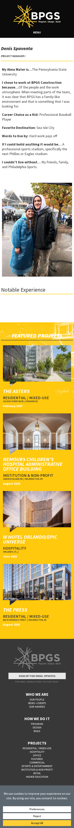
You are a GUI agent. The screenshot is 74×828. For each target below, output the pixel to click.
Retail (37, 773)
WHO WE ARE (37, 694)
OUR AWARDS (37, 706)
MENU (37, 32)
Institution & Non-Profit (37, 769)
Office (37, 755)
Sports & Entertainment (37, 766)
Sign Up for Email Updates (37, 676)
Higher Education (37, 777)
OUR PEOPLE (37, 699)
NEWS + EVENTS (37, 703)
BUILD (37, 731)
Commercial (37, 762)
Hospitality (37, 752)
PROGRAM (37, 724)
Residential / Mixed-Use (37, 748)
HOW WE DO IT (37, 718)
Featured (37, 759)
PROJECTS (37, 742)
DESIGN (37, 727)
